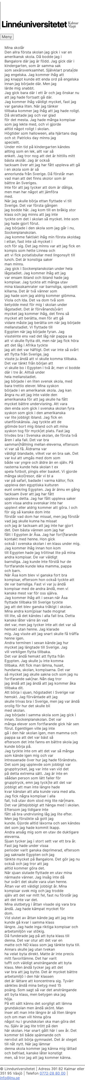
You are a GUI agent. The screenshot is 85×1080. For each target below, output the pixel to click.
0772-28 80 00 (53, 1073)
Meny (7, 36)
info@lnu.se (10, 1077)
